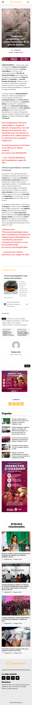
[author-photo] (3, 559)
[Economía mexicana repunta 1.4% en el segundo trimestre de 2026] (6, 447)
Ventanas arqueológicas (20, 324)
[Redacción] (16, 345)
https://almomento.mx (16, 354)
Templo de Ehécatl (7, 324)
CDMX (25, 32)
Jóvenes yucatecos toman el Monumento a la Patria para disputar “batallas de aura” (20, 439)
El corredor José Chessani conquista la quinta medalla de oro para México (23, 333)
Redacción (17, 50)
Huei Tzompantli (16, 322)
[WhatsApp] (22, 404)
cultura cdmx (24, 320)
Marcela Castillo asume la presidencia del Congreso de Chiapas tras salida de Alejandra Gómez (20, 421)
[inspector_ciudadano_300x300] (14, 391)
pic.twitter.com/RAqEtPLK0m (15, 247)
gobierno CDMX (6, 322)
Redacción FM (7, 592)
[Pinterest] (18, 404)
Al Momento (15, 30)
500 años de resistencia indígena (16, 318)
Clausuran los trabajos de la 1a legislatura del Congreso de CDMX (8, 333)
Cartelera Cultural (12, 32)
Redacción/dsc (8, 559)
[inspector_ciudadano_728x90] (16, 60)
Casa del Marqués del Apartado (11, 320)
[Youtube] (17, 678)
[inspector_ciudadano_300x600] (14, 511)
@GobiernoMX (11, 244)
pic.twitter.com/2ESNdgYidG (14, 153)
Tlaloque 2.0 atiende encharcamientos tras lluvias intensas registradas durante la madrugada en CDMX (21, 455)
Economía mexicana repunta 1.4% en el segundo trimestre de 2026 (20, 447)
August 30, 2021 (22, 254)
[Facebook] (10, 404)
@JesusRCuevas (22, 237)
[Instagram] (8, 678)
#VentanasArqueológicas (13, 232)
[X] (14, 404)
